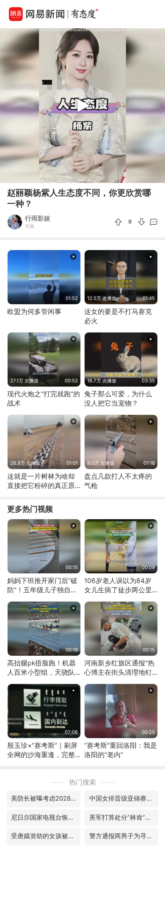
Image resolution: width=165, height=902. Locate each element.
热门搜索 (82, 782)
